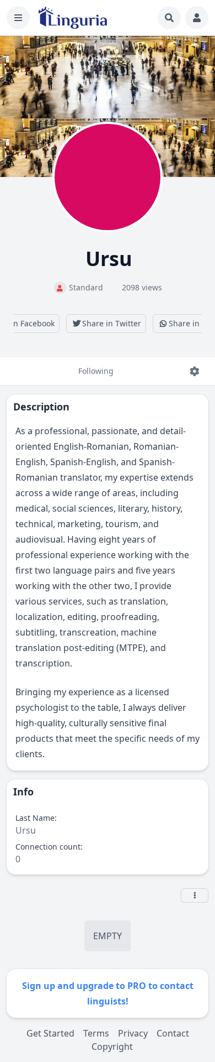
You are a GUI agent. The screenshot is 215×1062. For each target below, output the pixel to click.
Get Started (50, 1033)
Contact (173, 1033)
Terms (96, 1033)
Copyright (112, 1046)
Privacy (133, 1033)
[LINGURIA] (73, 18)
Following (96, 371)
